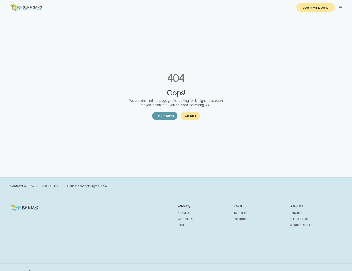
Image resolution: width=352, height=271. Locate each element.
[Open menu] (340, 7)
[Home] (24, 207)
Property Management (315, 7)
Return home (165, 116)
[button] (45, 186)
